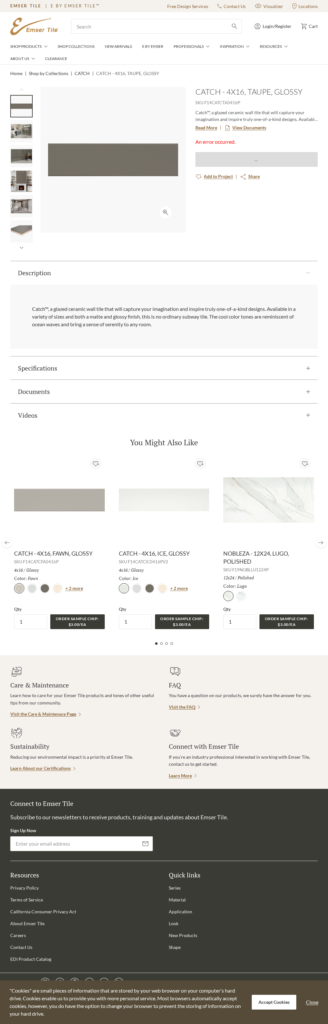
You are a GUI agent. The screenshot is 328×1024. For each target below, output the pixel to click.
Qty (17, 609)
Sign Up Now (23, 830)
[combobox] (156, 26)
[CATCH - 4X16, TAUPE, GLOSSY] (21, 106)
